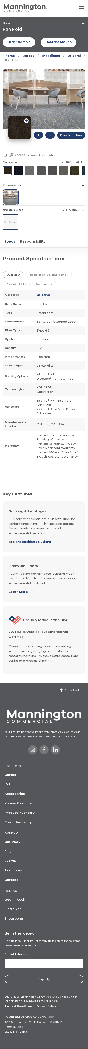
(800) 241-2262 (14, 1027)
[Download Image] (50, 135)
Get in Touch (15, 899)
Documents (44, 284)
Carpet (28, 55)
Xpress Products (18, 803)
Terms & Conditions (18, 1006)
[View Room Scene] (11, 197)
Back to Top (73, 690)
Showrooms (14, 918)
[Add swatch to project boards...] (26, 120)
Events (10, 861)
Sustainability (16, 284)
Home (10, 55)
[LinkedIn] (55, 751)
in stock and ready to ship (41, 155)
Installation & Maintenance (49, 274)
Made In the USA (16, 1032)
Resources (13, 870)
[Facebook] (44, 751)
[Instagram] (32, 751)
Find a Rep (13, 909)
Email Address (16, 954)
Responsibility (33, 241)
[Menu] (81, 8)
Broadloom (51, 55)
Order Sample (18, 42)
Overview (13, 274)
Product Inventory (20, 812)
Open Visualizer (71, 135)
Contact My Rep (58, 42)
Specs (9, 241)
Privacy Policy (46, 1006)
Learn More (18, 591)
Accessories (15, 793)
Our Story (12, 842)
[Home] (25, 11)
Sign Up (44, 979)
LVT (8, 784)
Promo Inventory (18, 822)
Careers (11, 879)
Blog (8, 851)
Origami (74, 55)
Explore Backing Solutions (30, 541)
